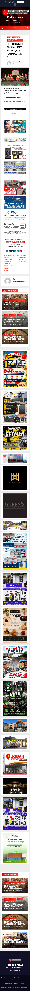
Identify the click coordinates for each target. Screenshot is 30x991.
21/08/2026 (9, 890)
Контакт (22, 983)
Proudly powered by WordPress (9, 977)
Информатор (16, 37)
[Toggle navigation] (15, 28)
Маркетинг (4, 987)
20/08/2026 (9, 926)
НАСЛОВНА (11, 987)
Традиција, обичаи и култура (17, 300)
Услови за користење (21, 987)
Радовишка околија (9, 317)
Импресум (16, 983)
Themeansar (15, 979)
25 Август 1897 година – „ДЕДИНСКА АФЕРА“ (14, 320)
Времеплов (12, 315)
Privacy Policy (8, 983)
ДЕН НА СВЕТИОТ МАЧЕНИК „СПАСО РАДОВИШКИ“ (12, 304)
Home (2, 983)
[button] (27, 28)
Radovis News (15, 17)
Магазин (20, 315)
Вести (9, 37)
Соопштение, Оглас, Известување (13, 40)
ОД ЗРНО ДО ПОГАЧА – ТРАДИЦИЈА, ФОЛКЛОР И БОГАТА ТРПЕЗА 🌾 (14, 942)
